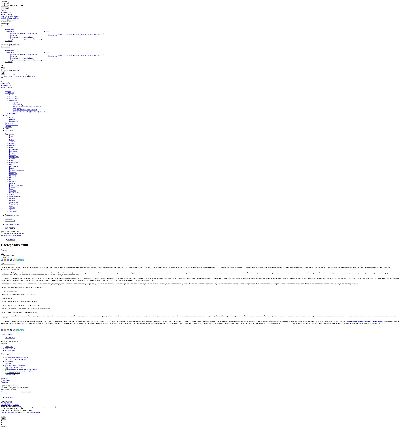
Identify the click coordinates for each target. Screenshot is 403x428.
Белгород (12, 145)
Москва (12, 183)
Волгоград (13, 151)
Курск (11, 179)
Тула (10, 206)
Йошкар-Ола (13, 162)
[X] (11, 260)
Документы (17, 104)
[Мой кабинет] (2, 66)
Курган (11, 177)
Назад (11, 94)
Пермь (11, 140)
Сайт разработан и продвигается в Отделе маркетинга (20, 412)
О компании (13, 96)
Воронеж (12, 155)
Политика (4, 382)
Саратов (12, 200)
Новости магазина (9, 390)
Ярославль (13, 211)
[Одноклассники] (5, 260)
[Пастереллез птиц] (8, 264)
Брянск (11, 147)
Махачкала (13, 181)
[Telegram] (22, 260)
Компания (4, 378)
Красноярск (13, 175)
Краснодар (13, 174)
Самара (11, 194)
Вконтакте (11, 240)
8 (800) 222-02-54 (7, 12)
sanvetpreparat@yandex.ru (10, 16)
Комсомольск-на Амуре (17, 170)
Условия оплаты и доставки (11, 384)
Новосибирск (14, 187)
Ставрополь (13, 204)
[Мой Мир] (8, 260)
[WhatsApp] (17, 260)
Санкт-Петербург (15, 196)
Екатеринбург (14, 157)
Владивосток (14, 149)
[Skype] (19, 260)
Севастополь (13, 202)
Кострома (12, 172)
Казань (11, 164)
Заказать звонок (6, 87)
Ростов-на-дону (14, 192)
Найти (3, 418)
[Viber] (14, 260)
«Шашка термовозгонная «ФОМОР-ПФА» (366, 321)
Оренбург (12, 191)
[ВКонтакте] (2, 260)
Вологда (12, 153)
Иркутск (12, 160)
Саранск (12, 198)
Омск (11, 189)
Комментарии (10, 338)
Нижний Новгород (16, 185)
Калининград (14, 166)
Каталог (12, 119)
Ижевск (12, 158)
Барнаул (12, 143)
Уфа (10, 209)
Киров (11, 168)
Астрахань (13, 141)
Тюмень (12, 208)
